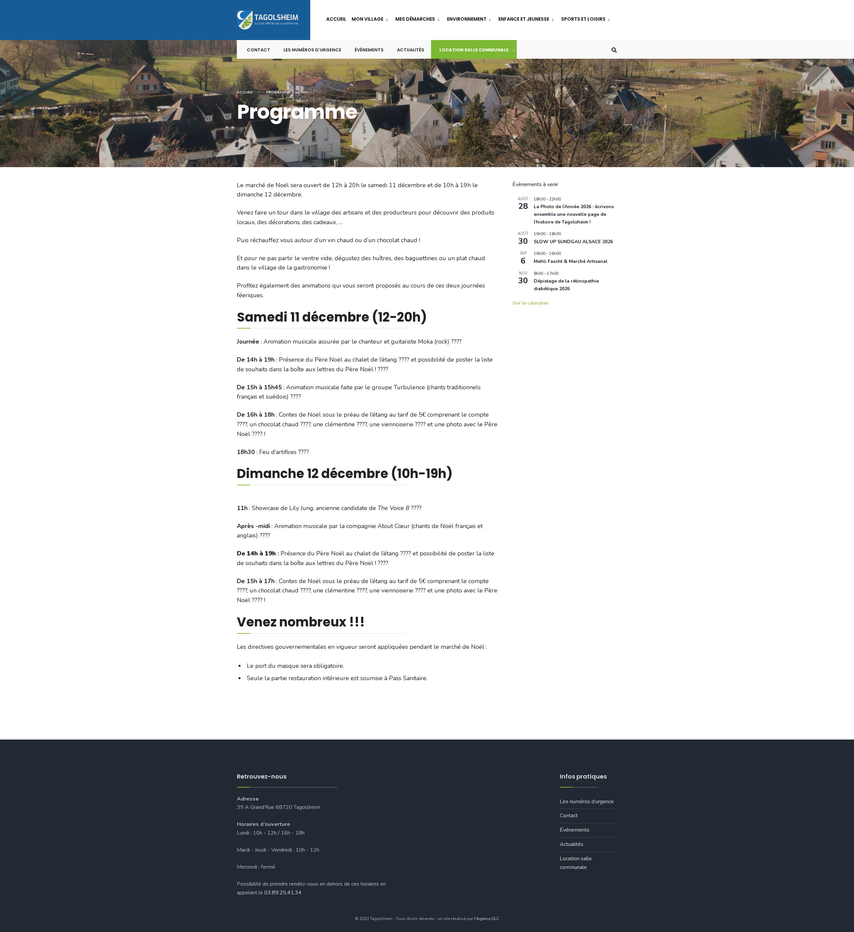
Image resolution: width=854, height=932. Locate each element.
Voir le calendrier (530, 303)
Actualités (410, 50)
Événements (369, 50)
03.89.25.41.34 (283, 892)
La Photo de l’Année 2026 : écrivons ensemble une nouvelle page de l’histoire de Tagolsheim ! (574, 214)
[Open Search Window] (614, 49)
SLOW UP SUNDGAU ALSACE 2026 (573, 242)
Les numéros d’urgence (312, 50)
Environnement (466, 19)
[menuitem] (371, 18)
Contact (258, 50)
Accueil (336, 19)
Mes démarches (415, 19)
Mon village (367, 19)
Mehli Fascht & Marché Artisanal (570, 261)
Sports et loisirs (583, 19)
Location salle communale (473, 50)
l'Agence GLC (486, 918)
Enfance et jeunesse (523, 19)
